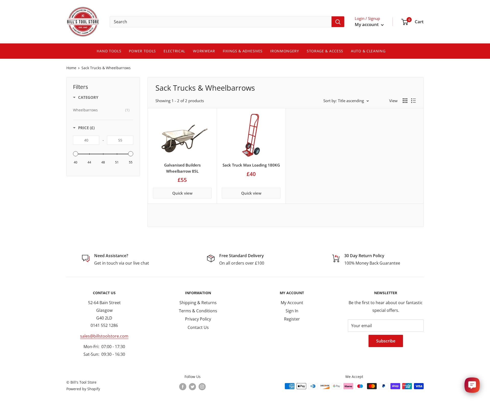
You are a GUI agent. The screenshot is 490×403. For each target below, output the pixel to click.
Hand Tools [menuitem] (109, 51)
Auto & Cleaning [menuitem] (368, 51)
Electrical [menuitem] (174, 51)
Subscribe (385, 341)
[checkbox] (101, 110)
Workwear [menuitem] (204, 51)
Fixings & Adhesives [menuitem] (243, 51)
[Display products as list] (413, 100)
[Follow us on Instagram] (202, 386)
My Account (292, 302)
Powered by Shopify (83, 388)
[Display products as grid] (405, 100)
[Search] (338, 21)
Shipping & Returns (198, 302)
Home (71, 67)
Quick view (182, 193)
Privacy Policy (198, 319)
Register (292, 319)
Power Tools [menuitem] (142, 51)
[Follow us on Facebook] (182, 386)
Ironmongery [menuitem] (284, 51)
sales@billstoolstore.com (104, 336)
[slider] (75, 153)
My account (367, 24)
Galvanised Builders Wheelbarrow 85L (182, 167)
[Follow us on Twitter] (192, 386)
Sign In (292, 311)
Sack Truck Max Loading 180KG (251, 165)
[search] (221, 21)
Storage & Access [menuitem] (325, 51)
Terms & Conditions (198, 311)
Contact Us (198, 327)
